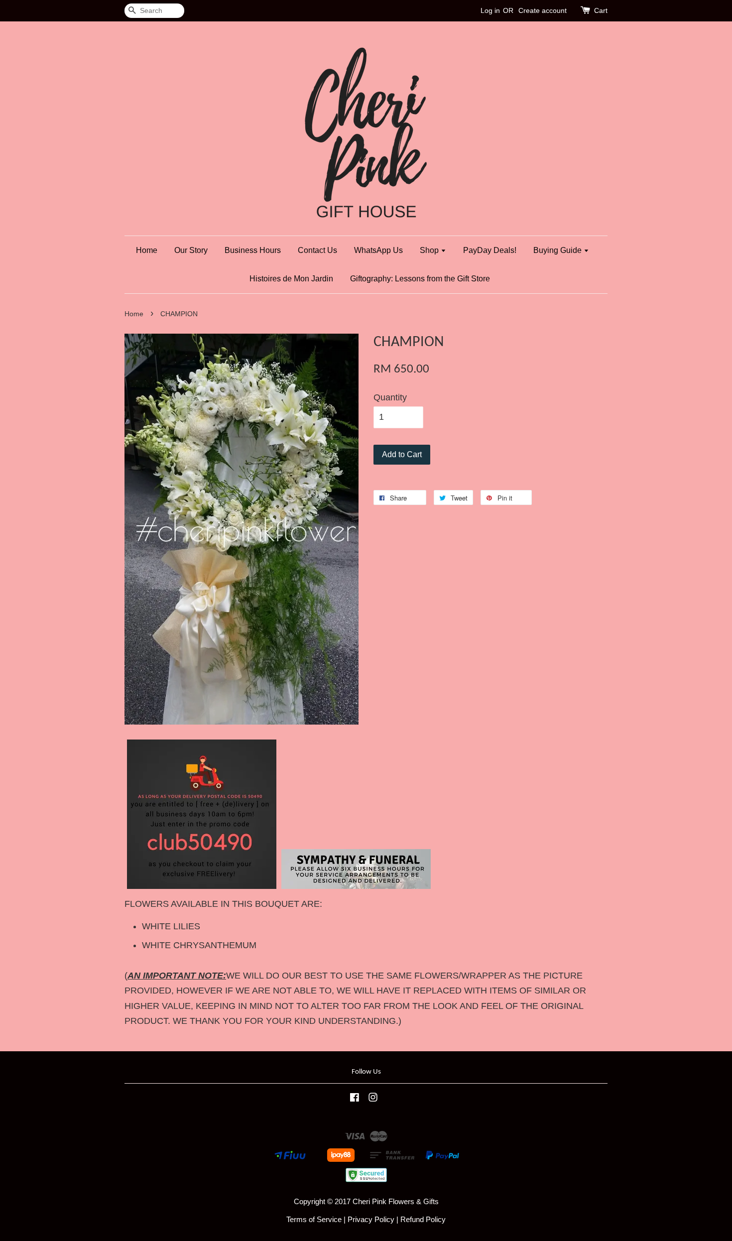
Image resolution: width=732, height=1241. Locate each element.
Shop (430, 250)
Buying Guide (558, 250)
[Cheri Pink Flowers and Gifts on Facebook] (354, 1099)
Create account (542, 10)
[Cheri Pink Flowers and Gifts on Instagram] (372, 1099)
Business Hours (253, 250)
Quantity (390, 397)
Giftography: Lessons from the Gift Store (420, 278)
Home (146, 250)
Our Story (191, 250)
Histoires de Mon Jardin (291, 278)
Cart (601, 10)
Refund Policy (423, 1219)
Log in (490, 10)
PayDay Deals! (489, 250)
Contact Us (317, 250)
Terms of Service (314, 1219)
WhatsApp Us (378, 250)
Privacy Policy (371, 1219)
